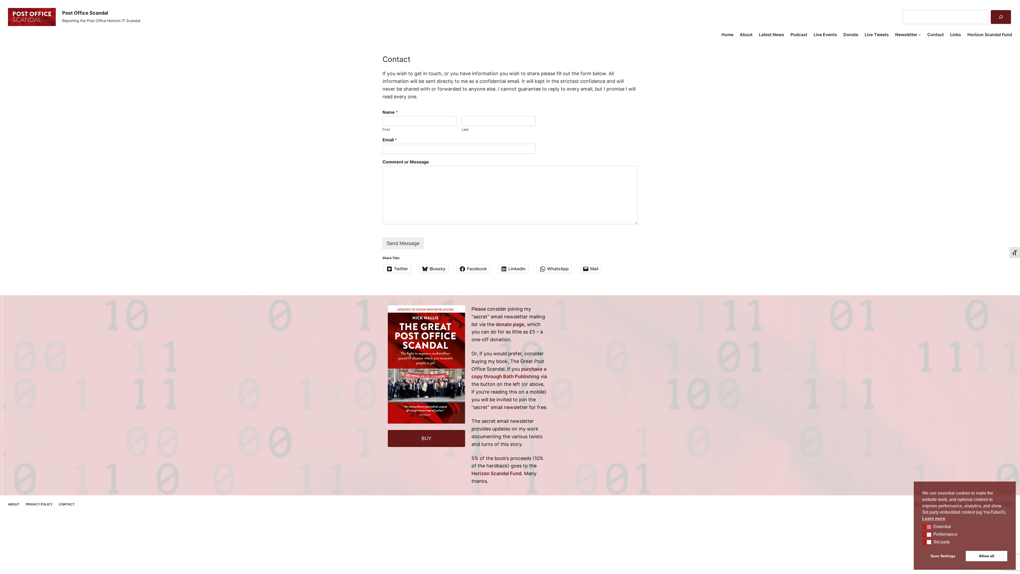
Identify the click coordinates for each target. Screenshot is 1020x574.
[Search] (1001, 17)
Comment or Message (405, 161)
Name (390, 112)
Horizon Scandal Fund (496, 473)
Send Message (403, 243)
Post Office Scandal (85, 13)
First (386, 129)
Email (389, 139)
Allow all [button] (986, 556)
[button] (927, 527)
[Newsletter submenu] (919, 34)
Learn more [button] (933, 518)
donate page (510, 324)
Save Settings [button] (942, 556)
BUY (426, 438)
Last (465, 129)
